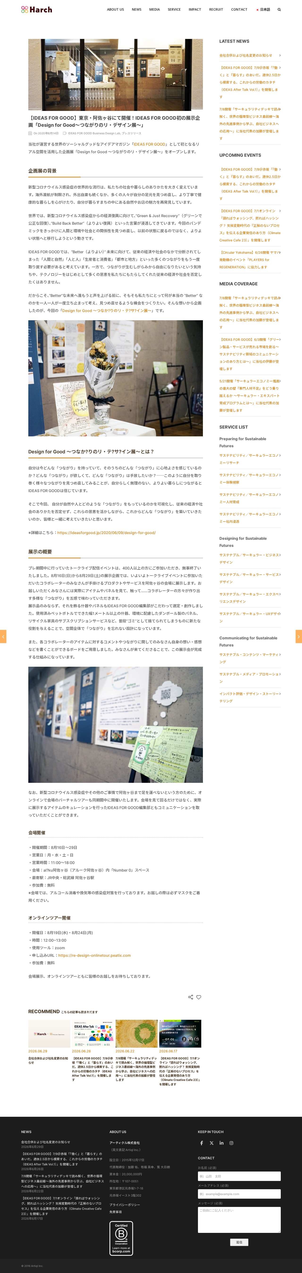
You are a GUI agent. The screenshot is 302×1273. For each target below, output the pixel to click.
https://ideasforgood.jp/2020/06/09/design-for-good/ (106, 532)
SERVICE (174, 9)
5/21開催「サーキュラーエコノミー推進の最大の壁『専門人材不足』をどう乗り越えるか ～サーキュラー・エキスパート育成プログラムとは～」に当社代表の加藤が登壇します (249, 395)
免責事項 (115, 1212)
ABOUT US (115, 9)
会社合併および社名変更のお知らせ (245, 55)
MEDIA (154, 9)
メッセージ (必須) (210, 1203)
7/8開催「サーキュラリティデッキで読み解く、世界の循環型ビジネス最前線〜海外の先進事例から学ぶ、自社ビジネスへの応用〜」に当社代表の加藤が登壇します (250, 123)
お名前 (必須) (207, 1168)
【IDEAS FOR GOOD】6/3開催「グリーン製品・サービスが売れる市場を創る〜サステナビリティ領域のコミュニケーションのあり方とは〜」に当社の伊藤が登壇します (249, 354)
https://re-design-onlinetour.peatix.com (94, 955)
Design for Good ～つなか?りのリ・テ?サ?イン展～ (106, 310)
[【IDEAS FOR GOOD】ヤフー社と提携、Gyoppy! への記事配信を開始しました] (299, 636)
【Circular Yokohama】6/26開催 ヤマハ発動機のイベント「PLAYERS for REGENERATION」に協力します (249, 259)
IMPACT (195, 9)
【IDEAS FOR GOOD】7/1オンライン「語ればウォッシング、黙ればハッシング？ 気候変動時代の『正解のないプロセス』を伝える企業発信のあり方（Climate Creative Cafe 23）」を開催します (250, 225)
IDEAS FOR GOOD (149, 144)
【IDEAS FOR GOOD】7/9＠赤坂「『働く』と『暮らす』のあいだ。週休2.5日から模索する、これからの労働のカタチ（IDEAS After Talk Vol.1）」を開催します (250, 82)
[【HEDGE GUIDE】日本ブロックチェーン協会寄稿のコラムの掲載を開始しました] (3, 636)
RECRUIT (216, 9)
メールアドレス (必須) (213, 1185)
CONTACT (239, 9)
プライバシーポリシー (124, 1205)
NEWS (136, 9)
